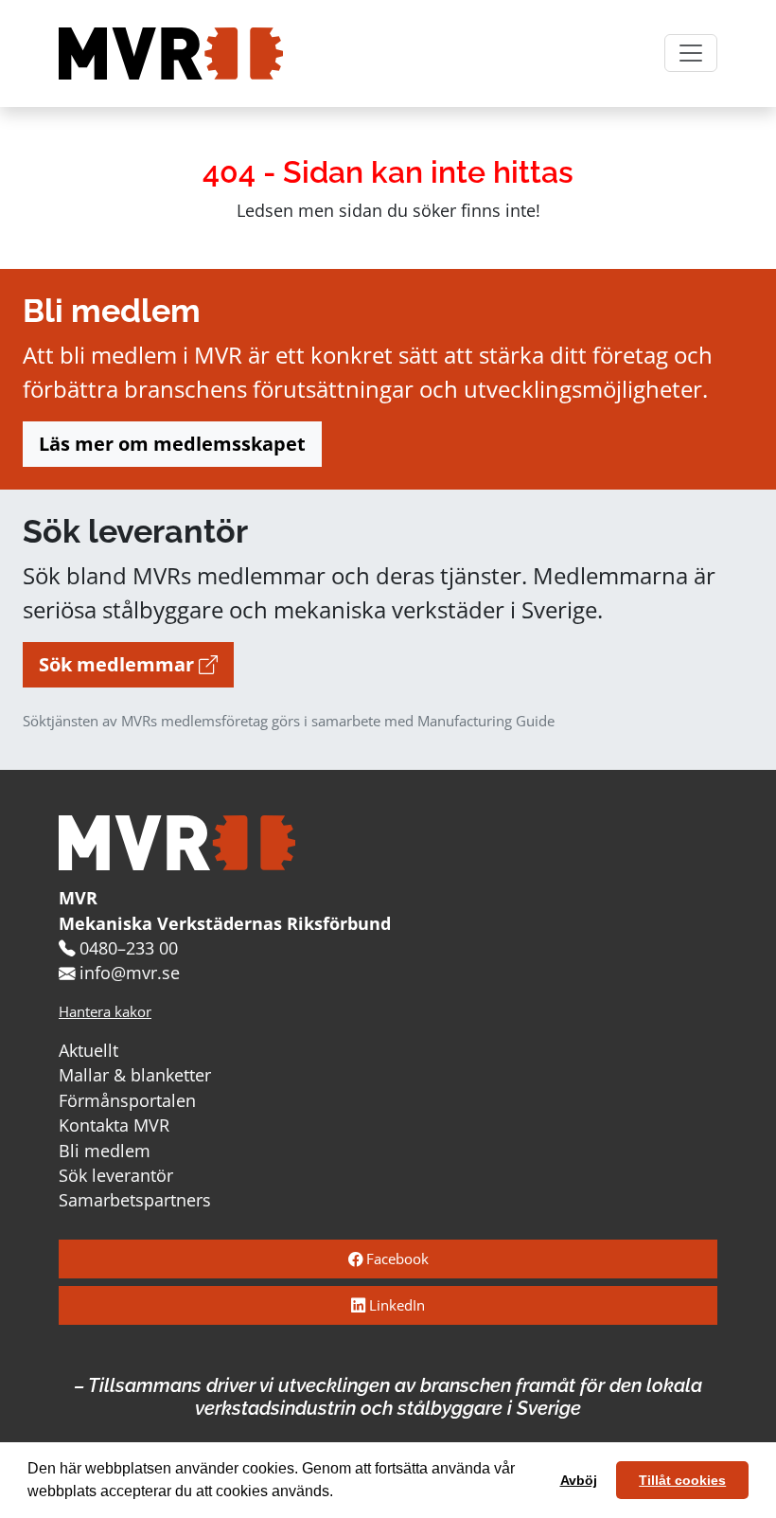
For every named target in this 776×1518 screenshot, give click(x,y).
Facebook (395, 1259)
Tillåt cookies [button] (682, 1480)
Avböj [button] (578, 1480)
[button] (340, 1493)
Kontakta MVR (114, 1125)
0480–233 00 (128, 948)
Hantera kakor (105, 1012)
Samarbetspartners (135, 1199)
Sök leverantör (116, 1175)
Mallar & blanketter (135, 1074)
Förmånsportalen (127, 1100)
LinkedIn (395, 1305)
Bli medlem (104, 1150)
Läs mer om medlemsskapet (172, 443)
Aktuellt (88, 1050)
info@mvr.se (129, 972)
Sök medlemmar (119, 664)
